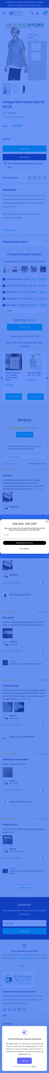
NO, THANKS (24, 549)
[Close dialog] (47, 521)
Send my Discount (24, 543)
